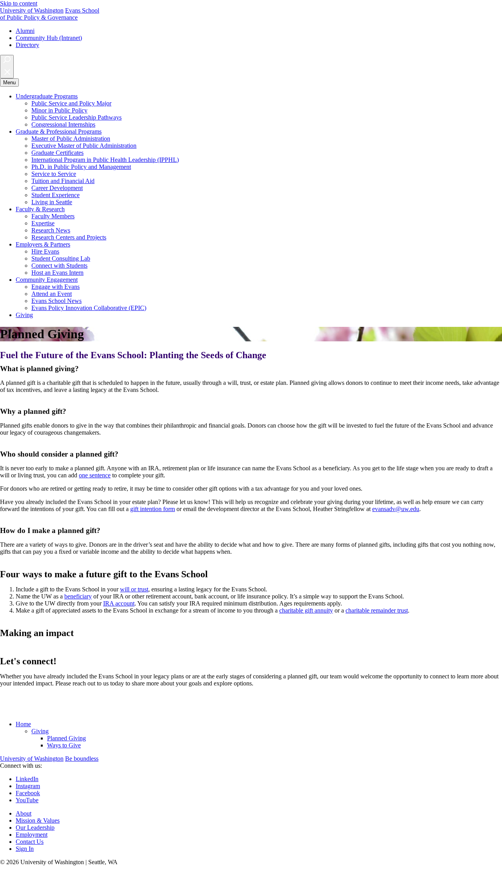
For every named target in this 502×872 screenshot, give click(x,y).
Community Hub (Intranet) (49, 37)
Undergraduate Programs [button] (47, 96)
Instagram (28, 786)
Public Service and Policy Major (71, 103)
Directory (27, 45)
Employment (31, 834)
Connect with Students (59, 265)
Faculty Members (53, 216)
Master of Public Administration (70, 138)
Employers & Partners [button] (43, 244)
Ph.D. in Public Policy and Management (81, 166)
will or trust (134, 589)
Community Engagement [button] (47, 279)
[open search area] (7, 66)
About (23, 813)
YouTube (27, 800)
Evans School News (56, 300)
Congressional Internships (63, 124)
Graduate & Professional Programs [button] (59, 131)
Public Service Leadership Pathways (76, 117)
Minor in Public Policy (59, 110)
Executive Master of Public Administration (83, 145)
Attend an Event (51, 293)
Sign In (25, 848)
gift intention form (152, 509)
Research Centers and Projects (68, 237)
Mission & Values (38, 820)
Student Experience (55, 195)
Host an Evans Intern (57, 272)
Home (23, 724)
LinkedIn (27, 779)
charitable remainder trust (377, 610)
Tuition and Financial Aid (63, 181)
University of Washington (32, 10)
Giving (24, 315)
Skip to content (18, 3)
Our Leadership (35, 827)
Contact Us (30, 841)
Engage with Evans (55, 286)
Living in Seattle (51, 202)
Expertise (43, 223)
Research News (50, 230)
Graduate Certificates (57, 152)
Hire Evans (45, 251)
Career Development (57, 188)
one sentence (95, 475)
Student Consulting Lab (60, 258)
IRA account (119, 603)
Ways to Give (64, 745)
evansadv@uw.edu (395, 509)
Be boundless (81, 758)
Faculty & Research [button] (40, 209)
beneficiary (78, 596)
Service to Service (53, 173)
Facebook (28, 793)
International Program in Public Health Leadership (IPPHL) (105, 159)
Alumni (25, 30)
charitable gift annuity (306, 610)
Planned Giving (66, 738)
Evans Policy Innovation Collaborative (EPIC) (88, 308)
